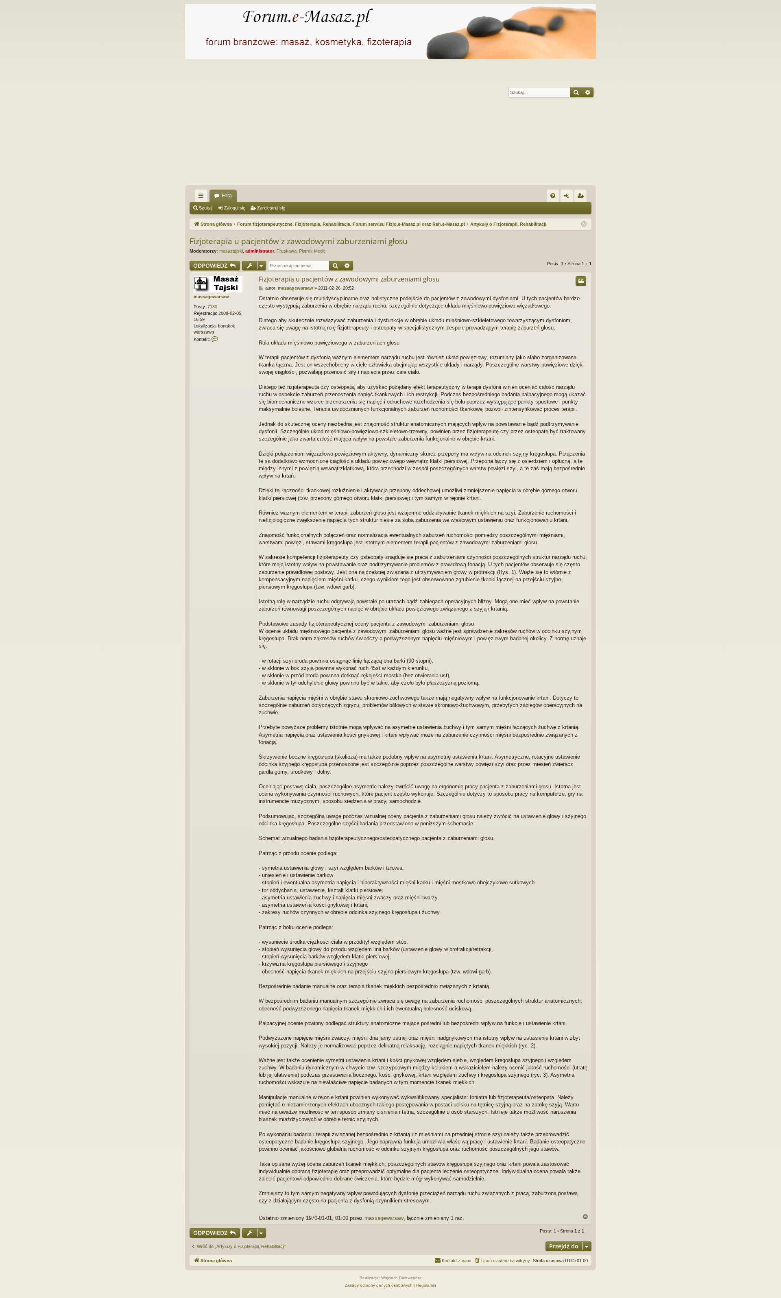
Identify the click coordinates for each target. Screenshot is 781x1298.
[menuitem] (553, 196)
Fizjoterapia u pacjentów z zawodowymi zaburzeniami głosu (299, 241)
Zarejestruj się (271, 207)
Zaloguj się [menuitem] (568, 197)
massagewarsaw (211, 296)
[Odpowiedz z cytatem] (581, 281)
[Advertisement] (429, 124)
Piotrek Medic (312, 251)
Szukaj (205, 207)
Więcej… (202, 197)
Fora (227, 196)
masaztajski (231, 251)
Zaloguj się (234, 207)
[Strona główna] (390, 31)
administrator (259, 251)
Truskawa (287, 251)
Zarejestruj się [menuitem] (582, 197)
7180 (212, 306)
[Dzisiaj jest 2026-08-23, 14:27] (584, 224)
